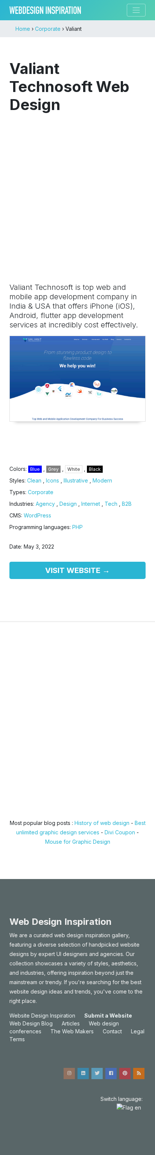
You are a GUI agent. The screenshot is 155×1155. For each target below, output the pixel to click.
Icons (52, 480)
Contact (112, 1031)
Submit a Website (108, 1015)
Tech (111, 504)
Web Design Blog (31, 1023)
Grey (53, 469)
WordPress (37, 515)
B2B (127, 504)
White (73, 469)
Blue (35, 469)
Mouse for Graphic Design (77, 841)
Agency (45, 504)
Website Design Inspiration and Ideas (45, 10)
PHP (77, 527)
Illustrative (76, 480)
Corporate (40, 492)
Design (68, 504)
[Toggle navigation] (136, 10)
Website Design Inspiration (42, 1015)
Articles (71, 1023)
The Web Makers (72, 1031)
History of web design (101, 823)
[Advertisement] (77, 194)
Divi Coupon (120, 832)
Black (95, 469)
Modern (102, 480)
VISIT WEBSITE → (77, 570)
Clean (34, 480)
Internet (90, 504)
